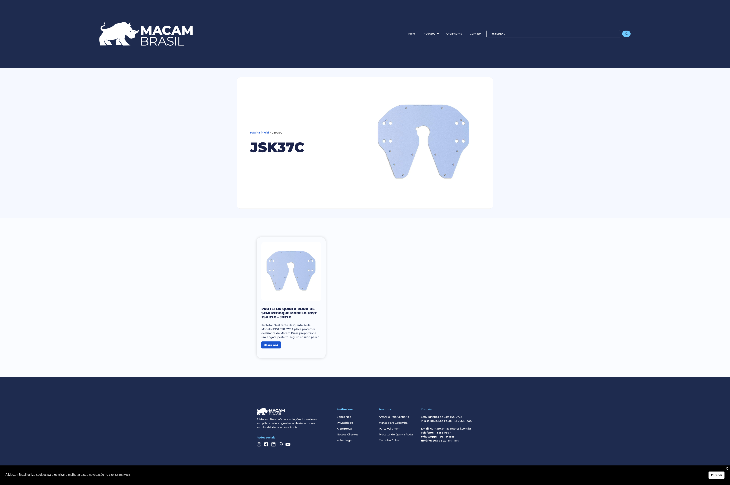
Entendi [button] (716, 475)
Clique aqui (271, 345)
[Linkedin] (273, 444)
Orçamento (454, 33)
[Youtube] (288, 444)
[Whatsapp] (280, 444)
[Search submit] (626, 34)
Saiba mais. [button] (122, 474)
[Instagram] (259, 444)
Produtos (429, 33)
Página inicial (259, 132)
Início (411, 33)
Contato (475, 33)
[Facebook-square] (266, 444)
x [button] (727, 468)
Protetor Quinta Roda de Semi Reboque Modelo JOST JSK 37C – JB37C (289, 313)
